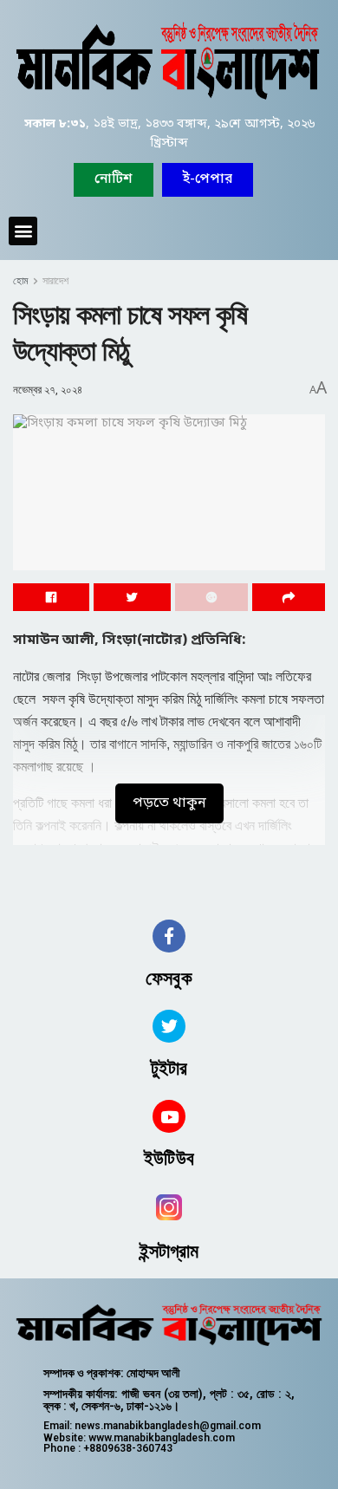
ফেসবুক (169, 978)
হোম (21, 281)
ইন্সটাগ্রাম (169, 1251)
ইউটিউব (169, 1158)
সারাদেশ (55, 281)
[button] (207, 180)
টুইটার (169, 1068)
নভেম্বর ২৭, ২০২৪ (47, 389)
